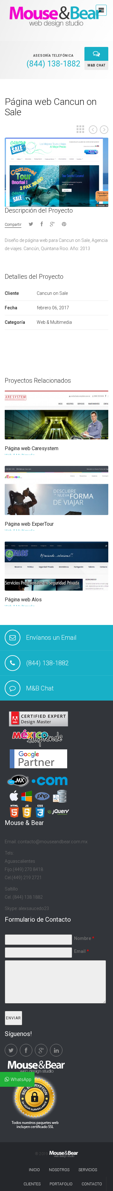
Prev (93, 129)
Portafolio (61, 1184)
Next (104, 129)
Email (81, 951)
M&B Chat (40, 688)
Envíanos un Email (51, 637)
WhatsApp (21, 1079)
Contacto (92, 1184)
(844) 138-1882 (47, 663)
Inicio (34, 1170)
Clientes (32, 1184)
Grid (80, 129)
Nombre (84, 938)
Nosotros (59, 1170)
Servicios (87, 1170)
